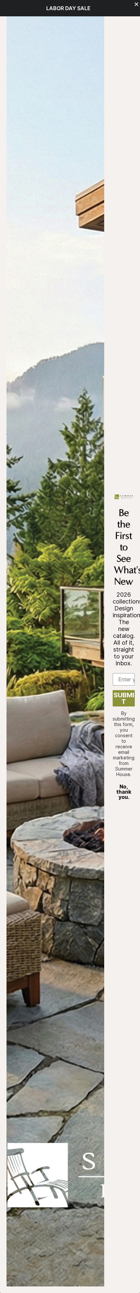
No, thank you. (123, 792)
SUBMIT (124, 698)
